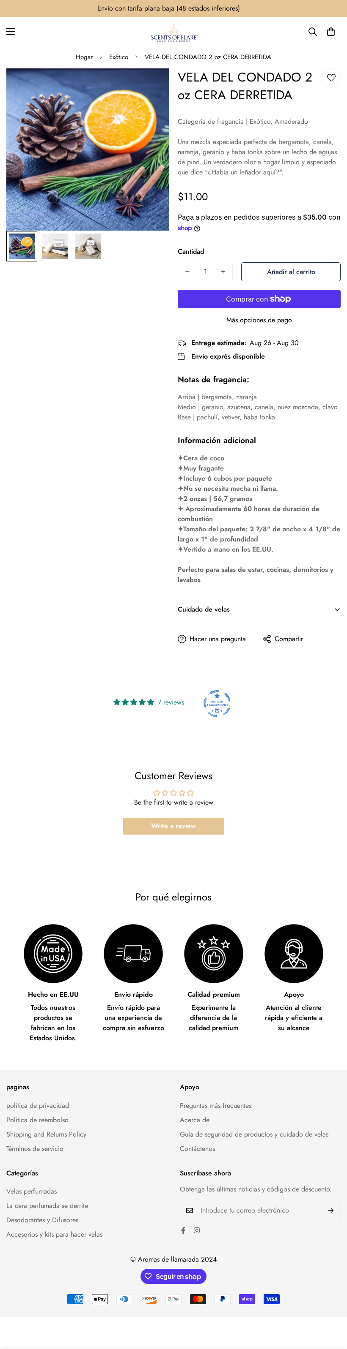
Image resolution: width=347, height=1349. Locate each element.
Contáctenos (197, 1148)
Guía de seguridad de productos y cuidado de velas (254, 1134)
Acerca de (194, 1120)
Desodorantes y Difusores (42, 1220)
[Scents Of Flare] (173, 31)
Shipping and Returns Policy (46, 1134)
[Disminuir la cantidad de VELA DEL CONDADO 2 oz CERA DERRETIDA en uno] (187, 271)
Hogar (84, 57)
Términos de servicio (34, 1148)
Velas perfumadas (31, 1191)
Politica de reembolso (37, 1120)
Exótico (118, 57)
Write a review (173, 826)
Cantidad (191, 251)
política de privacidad (37, 1105)
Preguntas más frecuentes (215, 1105)
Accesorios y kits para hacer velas (54, 1234)
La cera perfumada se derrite (47, 1205)
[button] (331, 31)
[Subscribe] (331, 1210)
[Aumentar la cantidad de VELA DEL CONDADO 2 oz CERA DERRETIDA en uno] (223, 271)
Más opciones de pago (259, 320)
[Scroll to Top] (330, 1303)
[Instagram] (196, 1230)
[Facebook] (183, 1230)
